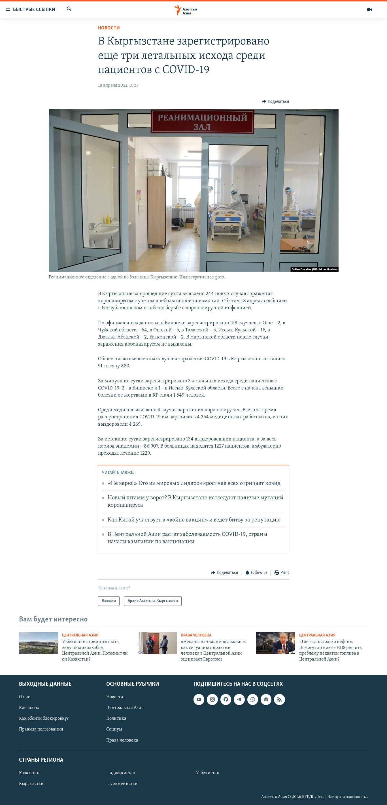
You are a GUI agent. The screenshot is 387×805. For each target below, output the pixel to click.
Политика (116, 718)
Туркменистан (123, 783)
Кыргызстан (31, 783)
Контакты (29, 708)
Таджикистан (121, 773)
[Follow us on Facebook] (225, 699)
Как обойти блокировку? (44, 718)
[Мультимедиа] (369, 10)
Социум (114, 729)
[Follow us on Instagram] (212, 699)
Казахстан (29, 773)
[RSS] (279, 699)
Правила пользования (41, 729)
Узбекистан (208, 773)
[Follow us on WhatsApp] (252, 699)
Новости (109, 28)
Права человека (196, 635)
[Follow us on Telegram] (239, 699)
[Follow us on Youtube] (199, 699)
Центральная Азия (80, 635)
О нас (24, 697)
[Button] (275, 101)
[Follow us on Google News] (266, 699)
